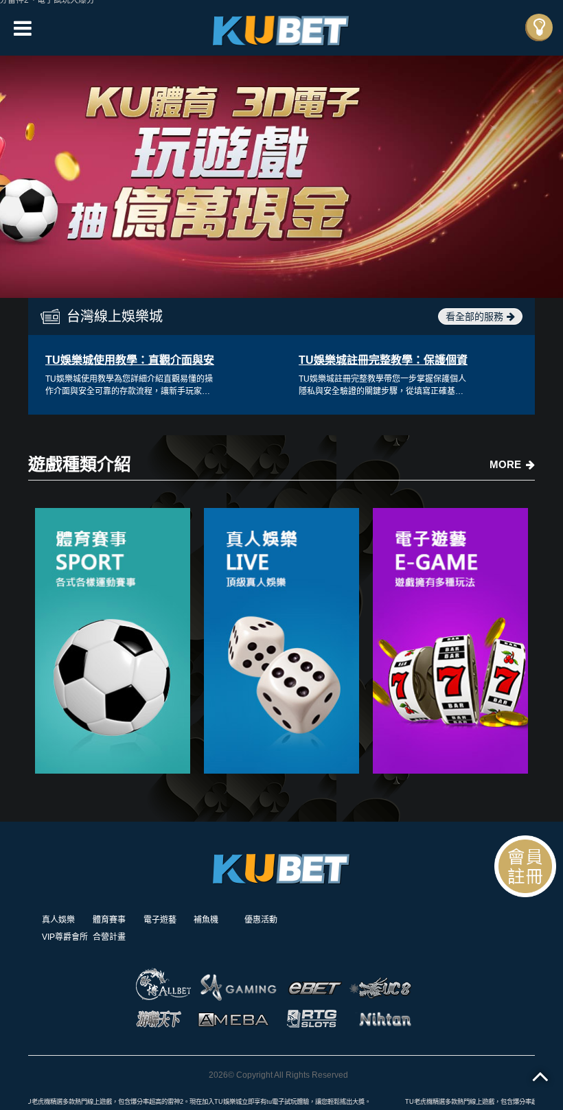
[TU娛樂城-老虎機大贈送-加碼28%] (281, 27)
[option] (281, 176)
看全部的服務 (474, 316)
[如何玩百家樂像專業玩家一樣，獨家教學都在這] (281, 641)
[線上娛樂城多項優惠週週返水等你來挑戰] (450, 641)
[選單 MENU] (539, 27)
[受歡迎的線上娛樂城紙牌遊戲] (112, 641)
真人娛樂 (58, 920)
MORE (505, 464)
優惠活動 (260, 920)
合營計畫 (109, 937)
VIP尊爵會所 (65, 937)
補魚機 (206, 920)
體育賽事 (109, 920)
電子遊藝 (159, 920)
